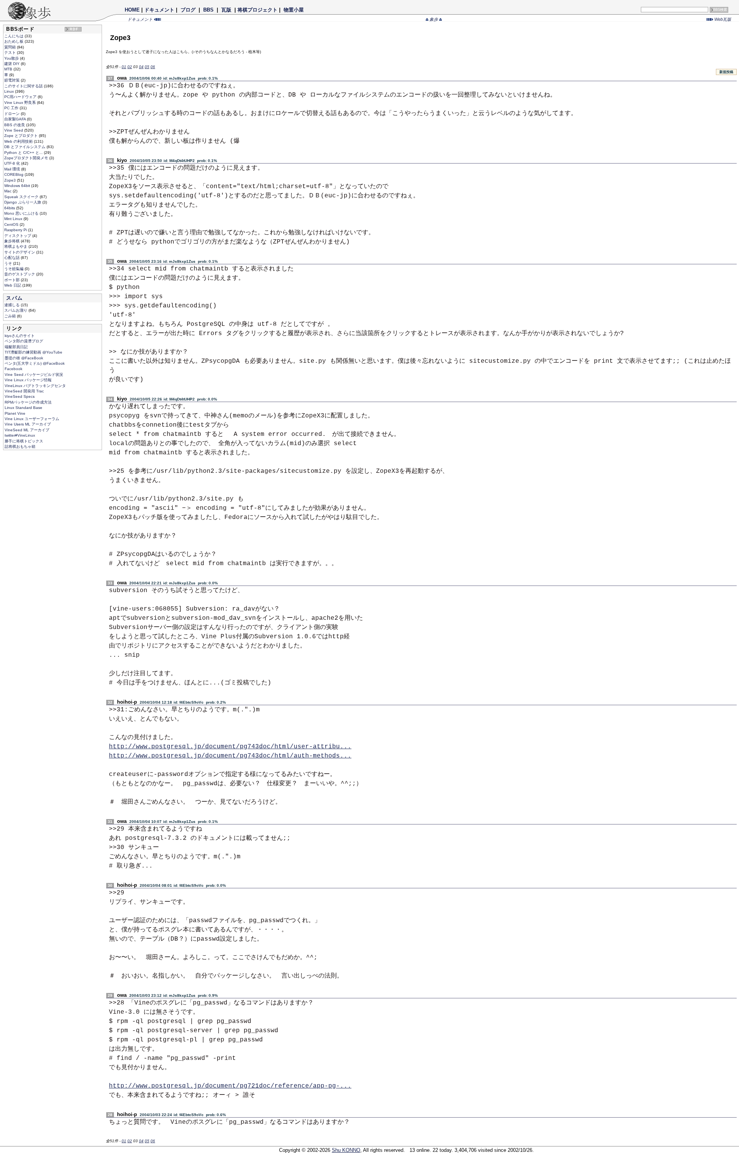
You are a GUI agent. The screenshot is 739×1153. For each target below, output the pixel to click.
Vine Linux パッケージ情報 (28, 380)
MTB (8, 69)
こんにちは (14, 36)
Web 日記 (13, 285)
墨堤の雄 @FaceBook (24, 358)
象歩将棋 (12, 241)
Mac (8, 191)
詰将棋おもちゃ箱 (20, 446)
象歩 (433, 19)
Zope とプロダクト (21, 135)
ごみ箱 (10, 316)
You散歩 (12, 58)
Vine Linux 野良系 (20, 102)
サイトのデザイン (20, 252)
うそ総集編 (14, 269)
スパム (14, 298)
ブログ (188, 10)
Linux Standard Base (23, 407)
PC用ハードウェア (21, 97)
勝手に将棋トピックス (24, 441)
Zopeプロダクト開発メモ (26, 158)
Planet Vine (15, 413)
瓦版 (226, 10)
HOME (132, 10)
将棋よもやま (16, 246)
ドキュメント (159, 10)
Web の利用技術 (19, 141)
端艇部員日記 (16, 347)
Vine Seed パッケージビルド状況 (34, 374)
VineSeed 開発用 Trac (24, 391)
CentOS (12, 224)
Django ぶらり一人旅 (23, 202)
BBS (208, 10)
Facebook (13, 369)
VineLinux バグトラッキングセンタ (35, 386)
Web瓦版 (722, 19)
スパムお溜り (16, 310)
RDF (74, 29)
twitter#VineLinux (20, 435)
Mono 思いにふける (22, 213)
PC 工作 (12, 108)
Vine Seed (14, 130)
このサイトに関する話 (24, 86)
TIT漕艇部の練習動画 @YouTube (33, 352)
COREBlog (14, 174)
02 (129, 67)
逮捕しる (12, 305)
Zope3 (10, 180)
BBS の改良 (15, 125)
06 (152, 67)
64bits (10, 208)
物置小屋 (293, 10)
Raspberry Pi (16, 230)
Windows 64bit (17, 186)
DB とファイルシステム (25, 147)
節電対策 (12, 80)
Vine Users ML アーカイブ (28, 424)
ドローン (12, 114)
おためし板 (14, 41)
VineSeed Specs (20, 396)
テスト (10, 52)
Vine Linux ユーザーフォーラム (32, 419)
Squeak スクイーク (22, 197)
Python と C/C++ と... (24, 152)
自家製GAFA (15, 119)
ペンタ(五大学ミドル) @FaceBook (35, 363)
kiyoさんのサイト (20, 336)
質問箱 (10, 47)
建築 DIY (12, 64)
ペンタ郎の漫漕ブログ (24, 341)
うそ (8, 263)
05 (147, 67)
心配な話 (12, 257)
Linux (9, 91)
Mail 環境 (12, 169)
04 (141, 67)
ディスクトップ (18, 236)
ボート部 (12, 280)
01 (124, 67)
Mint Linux (13, 219)
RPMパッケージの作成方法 (28, 402)
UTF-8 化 (12, 163)
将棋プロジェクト (257, 10)
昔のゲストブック (20, 274)
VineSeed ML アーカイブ (27, 430)
